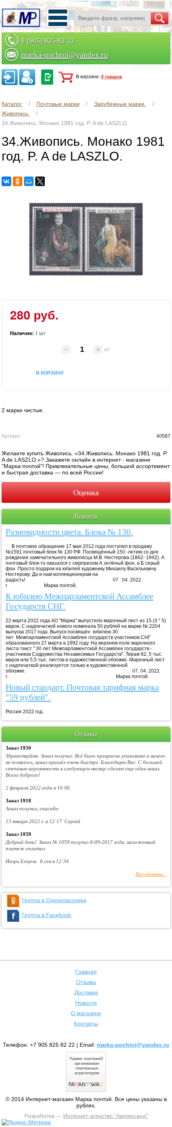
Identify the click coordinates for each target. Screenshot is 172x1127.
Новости (86, 1003)
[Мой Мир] (29, 181)
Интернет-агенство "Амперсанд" (105, 1116)
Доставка (86, 992)
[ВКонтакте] (6, 181)
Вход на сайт (10, 77)
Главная (86, 971)
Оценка (86, 492)
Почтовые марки (58, 104)
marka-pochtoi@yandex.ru (64, 54)
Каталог (12, 104)
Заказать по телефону (47, 77)
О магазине (86, 1013)
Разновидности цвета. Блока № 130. (69, 532)
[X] (40, 181)
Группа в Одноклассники (54, 900)
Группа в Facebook (46, 915)
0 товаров (111, 76)
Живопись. (16, 113)
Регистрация (27, 77)
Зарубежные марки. (120, 104)
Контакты (86, 1023)
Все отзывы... (151, 874)
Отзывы (86, 982)
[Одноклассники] (17, 181)
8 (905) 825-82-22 (47, 41)
